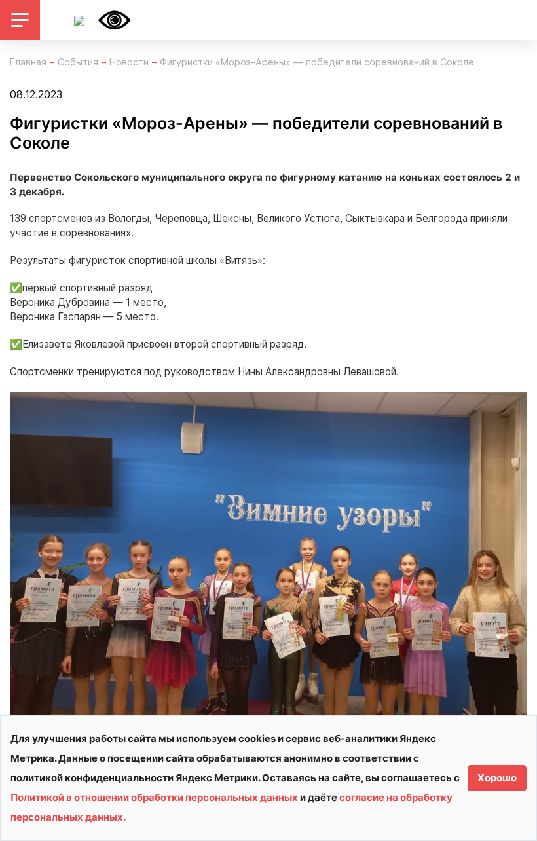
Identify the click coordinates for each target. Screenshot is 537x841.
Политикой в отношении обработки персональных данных (154, 797)
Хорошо (497, 778)
